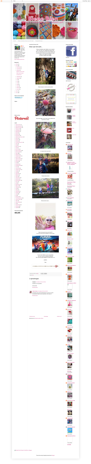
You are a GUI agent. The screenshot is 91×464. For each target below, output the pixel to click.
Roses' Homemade (70, 362)
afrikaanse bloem (19, 127)
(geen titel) (74, 134)
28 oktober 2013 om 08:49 (43, 291)
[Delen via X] (44, 273)
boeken (17, 138)
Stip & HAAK (69, 230)
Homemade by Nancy (71, 435)
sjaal (16, 188)
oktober (18, 70)
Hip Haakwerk (70, 247)
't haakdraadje (70, 418)
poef (16, 183)
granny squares (18, 150)
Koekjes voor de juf (74, 122)
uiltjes (17, 200)
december (19, 67)
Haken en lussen (70, 353)
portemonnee (18, 184)
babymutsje (18, 131)
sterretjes (17, 192)
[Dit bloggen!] (42, 273)
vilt (16, 203)
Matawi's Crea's (70, 238)
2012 (17, 91)
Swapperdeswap (38, 40)
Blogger (53, 455)
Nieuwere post (32, 316)
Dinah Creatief (70, 200)
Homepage (46, 316)
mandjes (17, 170)
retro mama (69, 209)
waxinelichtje (18, 204)
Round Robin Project (71, 186)
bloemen (17, 134)
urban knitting (18, 202)
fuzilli (16, 147)
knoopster (17, 164)
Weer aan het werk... (20, 73)
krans (17, 166)
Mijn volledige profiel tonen (19, 59)
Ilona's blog (69, 335)
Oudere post (59, 316)
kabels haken (18, 160)
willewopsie (69, 391)
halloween (17, 154)
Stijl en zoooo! (69, 221)
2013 (17, 65)
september (19, 76)
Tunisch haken (18, 199)
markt (17, 172)
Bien (23, 46)
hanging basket (18, 155)
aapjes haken (18, 124)
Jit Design (69, 371)
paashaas (17, 179)
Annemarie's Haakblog (71, 173)
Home (14, 40)
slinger (17, 189)
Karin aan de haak (70, 256)
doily (16, 145)
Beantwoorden (35, 287)
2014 (17, 64)
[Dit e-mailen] (41, 273)
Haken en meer (70, 318)
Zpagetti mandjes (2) (73, 109)
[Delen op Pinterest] (46, 273)
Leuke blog (18, 168)
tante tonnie (69, 409)
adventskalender (19, 126)
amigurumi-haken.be (71, 427)
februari (18, 87)
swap (16, 193)
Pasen (17, 181)
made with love (70, 144)
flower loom (18, 146)
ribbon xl (17, 185)
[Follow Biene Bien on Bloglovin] (18, 98)
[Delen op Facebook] (45, 273)
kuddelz (68, 344)
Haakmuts (69, 153)
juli (17, 79)
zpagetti (17, 207)
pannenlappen (18, 180)
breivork (17, 141)
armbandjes (18, 130)
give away (17, 149)
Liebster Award (18, 169)
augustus (18, 78)
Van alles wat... (19, 74)
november (19, 68)
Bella (73, 128)
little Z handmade (70, 197)
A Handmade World (71, 382)
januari (18, 89)
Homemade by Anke (71, 400)
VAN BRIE (69, 444)
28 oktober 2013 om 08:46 (41, 281)
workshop (17, 206)
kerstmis (17, 161)
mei (17, 82)
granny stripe (18, 151)
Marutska (69, 291)
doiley (17, 143)
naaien (17, 176)
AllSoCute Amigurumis (71, 300)
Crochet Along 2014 (19, 142)
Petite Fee (69, 374)
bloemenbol (18, 135)
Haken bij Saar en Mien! (71, 283)
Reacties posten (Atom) (39, 318)
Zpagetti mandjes (73, 116)
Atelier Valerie (35, 291)
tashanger (17, 196)
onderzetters (18, 177)
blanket (17, 132)
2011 (17, 92)
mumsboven (69, 274)
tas (16, 195)
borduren (17, 139)
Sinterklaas (18, 187)
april (17, 84)
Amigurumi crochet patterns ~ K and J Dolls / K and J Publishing (71, 163)
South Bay (17, 191)
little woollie (69, 212)
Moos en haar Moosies (71, 265)
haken (17, 153)
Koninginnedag (18, 165)
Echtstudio (69, 309)
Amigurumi (17, 128)
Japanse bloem (18, 158)
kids (16, 162)
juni (17, 81)
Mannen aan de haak (20, 71)
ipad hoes (17, 157)
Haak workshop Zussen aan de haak (25, 40)
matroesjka (18, 173)
